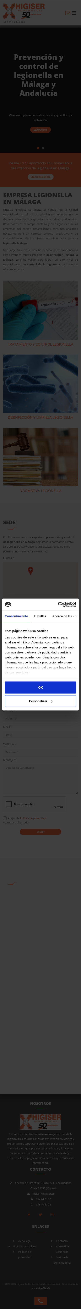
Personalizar (38, 701)
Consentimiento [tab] (16, 616)
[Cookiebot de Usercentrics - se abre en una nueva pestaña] (58, 604)
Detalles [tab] (40, 616)
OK (40, 687)
